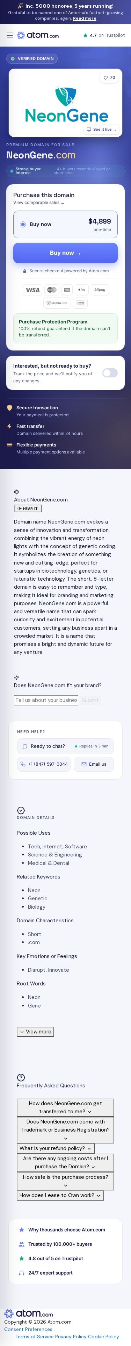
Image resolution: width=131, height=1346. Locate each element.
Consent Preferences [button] (28, 1329)
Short (34, 934)
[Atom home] (38, 35)
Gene (34, 1005)
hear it (30, 508)
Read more (84, 18)
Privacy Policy (71, 1336)
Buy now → (65, 252)
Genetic (38, 898)
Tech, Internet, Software (57, 846)
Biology (36, 906)
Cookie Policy (103, 1336)
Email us (98, 764)
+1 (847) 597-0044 (48, 764)
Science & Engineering (55, 854)
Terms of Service (34, 1336)
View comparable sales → (39, 202)
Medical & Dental (48, 863)
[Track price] (110, 372)
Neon (34, 890)
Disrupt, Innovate (48, 969)
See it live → (105, 129)
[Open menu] (9, 35)
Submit (90, 700)
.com (34, 942)
